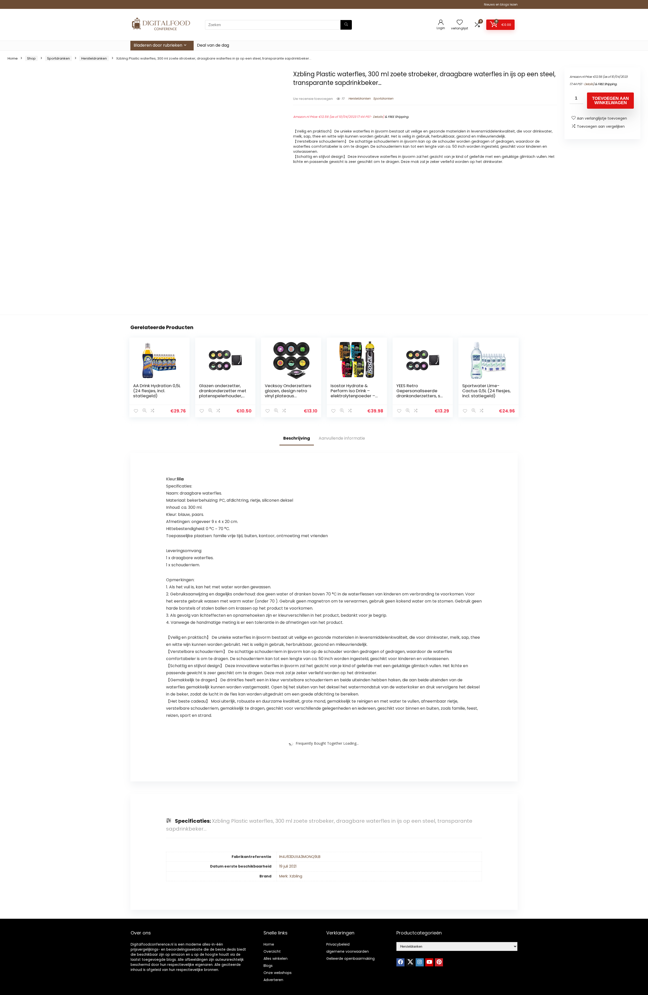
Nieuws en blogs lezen (501, 4)
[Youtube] (429, 962)
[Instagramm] (420, 962)
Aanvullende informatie (342, 438)
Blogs (268, 965)
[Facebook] (400, 962)
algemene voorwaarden (347, 951)
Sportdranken (58, 58)
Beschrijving (296, 438)
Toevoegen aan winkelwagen (610, 100)
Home (13, 58)
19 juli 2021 (287, 866)
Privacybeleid (338, 944)
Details (378, 117)
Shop (31, 58)
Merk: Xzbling (290, 876)
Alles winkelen (276, 958)
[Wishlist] (460, 22)
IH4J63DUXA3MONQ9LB (299, 856)
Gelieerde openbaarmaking (350, 958)
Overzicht (272, 951)
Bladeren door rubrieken (158, 45)
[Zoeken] (346, 25)
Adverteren (273, 979)
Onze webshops (278, 972)
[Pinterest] (439, 962)
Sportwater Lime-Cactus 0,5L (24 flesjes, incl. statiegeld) (486, 391)
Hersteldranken (94, 58)
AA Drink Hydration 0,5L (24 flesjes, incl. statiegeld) (156, 391)
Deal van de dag (213, 45)
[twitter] (410, 962)
